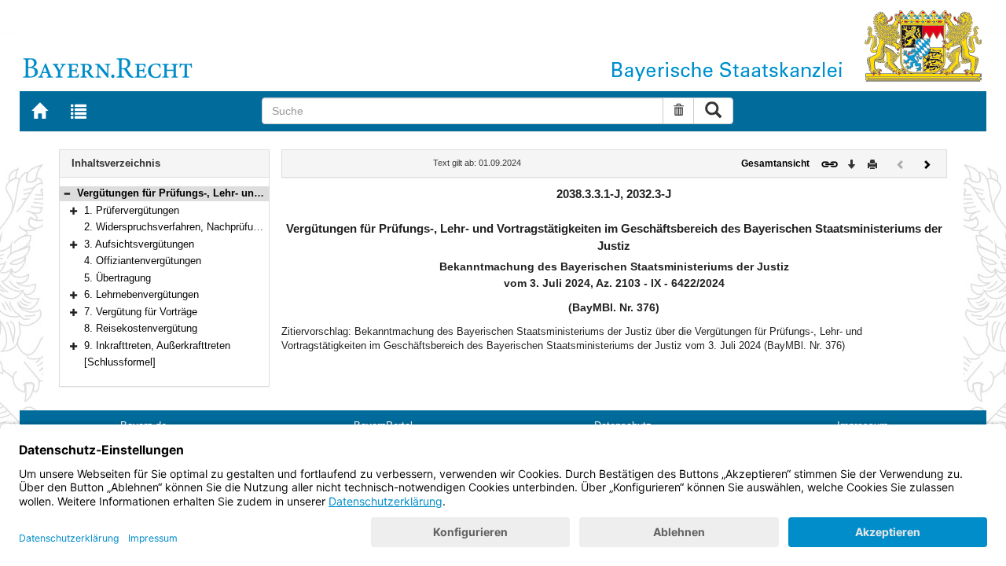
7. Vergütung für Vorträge (140, 312)
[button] (67, 193)
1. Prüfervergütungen (131, 210)
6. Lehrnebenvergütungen (141, 294)
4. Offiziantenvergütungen (142, 260)
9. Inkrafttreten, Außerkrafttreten (157, 345)
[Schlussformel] (120, 362)
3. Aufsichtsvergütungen (139, 244)
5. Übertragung (117, 278)
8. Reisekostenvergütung (140, 328)
